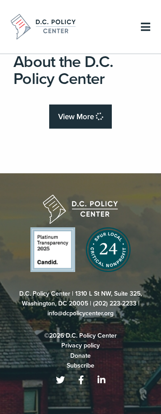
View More (77, 116)
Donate (80, 356)
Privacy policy (80, 345)
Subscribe (80, 365)
